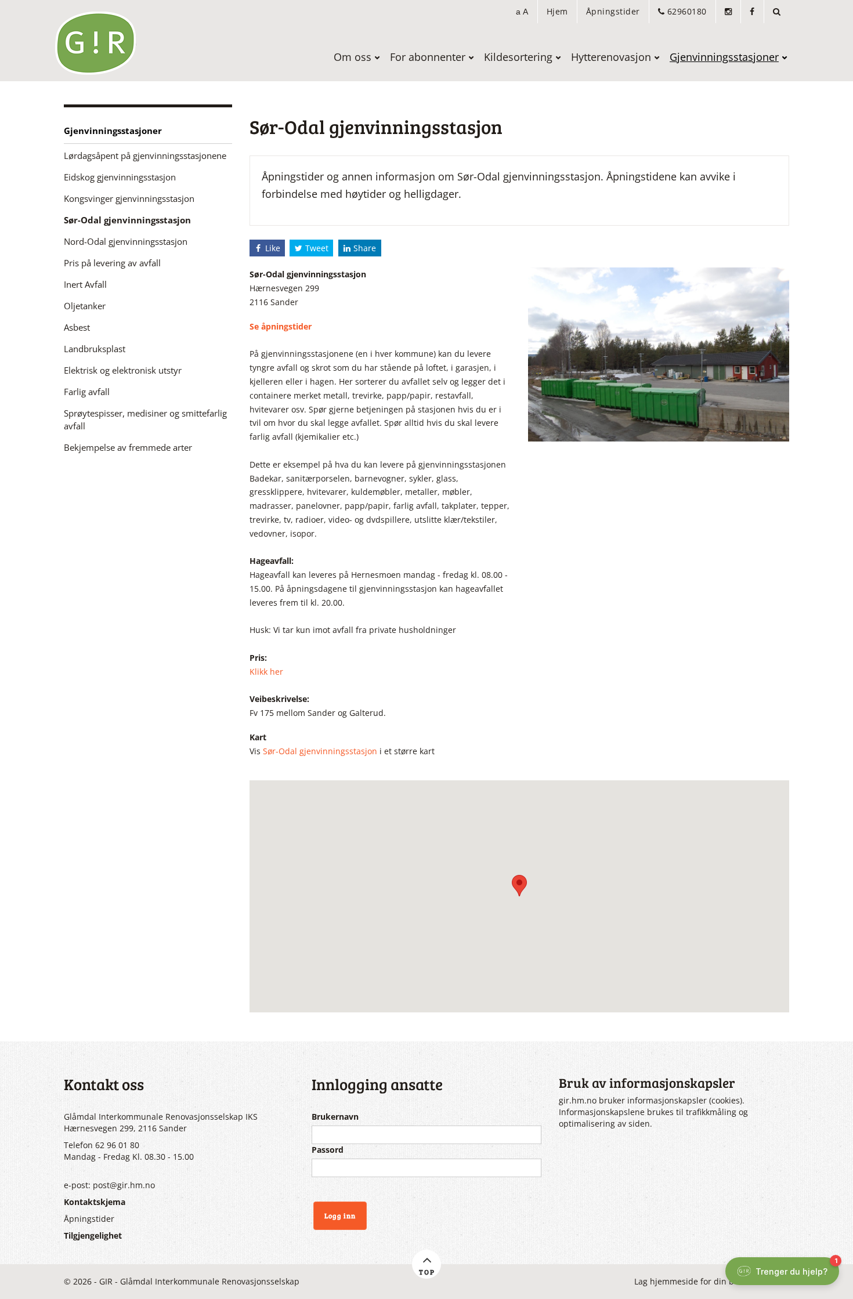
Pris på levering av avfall (112, 263)
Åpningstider (613, 11)
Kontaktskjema (94, 1201)
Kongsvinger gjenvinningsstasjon (129, 199)
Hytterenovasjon (611, 57)
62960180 (685, 11)
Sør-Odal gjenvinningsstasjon (127, 220)
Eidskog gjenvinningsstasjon (120, 177)
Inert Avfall (85, 284)
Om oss (352, 57)
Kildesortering (518, 57)
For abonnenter (427, 57)
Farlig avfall (87, 392)
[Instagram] (728, 11)
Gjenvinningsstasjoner (724, 57)
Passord (328, 1149)
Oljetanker (85, 306)
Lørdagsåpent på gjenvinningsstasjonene (145, 156)
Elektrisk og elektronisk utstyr (123, 370)
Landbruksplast (94, 349)
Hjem (557, 11)
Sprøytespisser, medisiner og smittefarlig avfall (145, 419)
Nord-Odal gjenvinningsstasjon (125, 242)
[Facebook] (752, 11)
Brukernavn (335, 1116)
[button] (522, 11)
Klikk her (266, 671)
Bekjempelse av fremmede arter (128, 448)
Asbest (77, 327)
